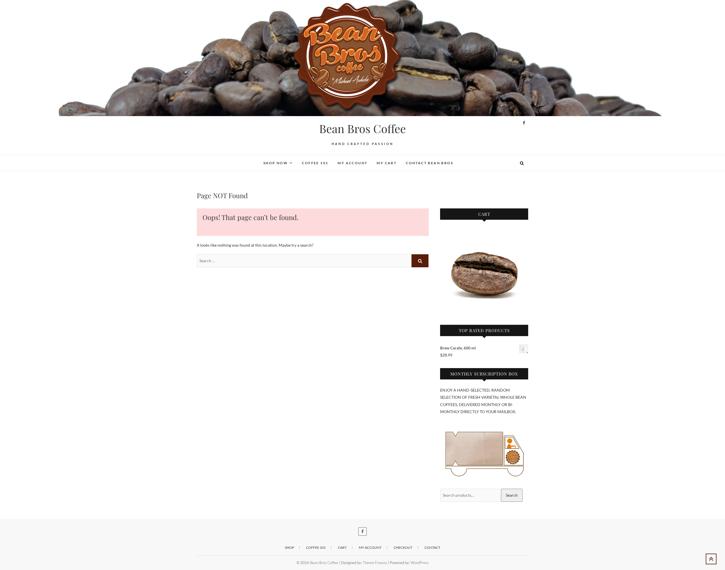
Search (512, 495)
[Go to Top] (711, 559)
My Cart (386, 163)
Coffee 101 (315, 163)
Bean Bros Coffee (362, 128)
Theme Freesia (375, 562)
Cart (342, 547)
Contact (432, 547)
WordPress (420, 562)
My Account (352, 163)
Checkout (403, 547)
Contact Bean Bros (429, 163)
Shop (289, 547)
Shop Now (275, 163)
